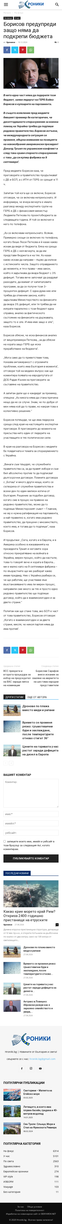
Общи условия (34, 1206)
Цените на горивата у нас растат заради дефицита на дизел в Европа (40, 750)
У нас (17, 18)
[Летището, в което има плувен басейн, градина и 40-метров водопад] (12, 1111)
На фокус (18, 12)
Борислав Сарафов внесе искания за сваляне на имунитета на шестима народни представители (45, 678)
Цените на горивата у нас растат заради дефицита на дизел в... (39, 987)
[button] (5, 4)
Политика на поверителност (29, 1210)
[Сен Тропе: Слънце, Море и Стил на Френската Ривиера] (12, 1128)
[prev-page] (5, 763)
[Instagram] (31, 1068)
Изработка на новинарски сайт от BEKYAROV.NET (31, 1213)
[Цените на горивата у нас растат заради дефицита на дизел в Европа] (12, 750)
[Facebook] (6, 50)
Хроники (10, 42)
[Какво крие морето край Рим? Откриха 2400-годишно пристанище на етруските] (31, 893)
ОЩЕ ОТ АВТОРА (37, 697)
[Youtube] (40, 1068)
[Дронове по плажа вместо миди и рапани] (12, 710)
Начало (7, 12)
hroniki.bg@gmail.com (42, 1059)
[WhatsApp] (30, 50)
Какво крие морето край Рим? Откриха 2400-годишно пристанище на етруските (29, 915)
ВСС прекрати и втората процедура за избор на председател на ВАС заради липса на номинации (17, 678)
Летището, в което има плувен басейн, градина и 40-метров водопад (40, 1110)
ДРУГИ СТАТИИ (14, 697)
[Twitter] (14, 50)
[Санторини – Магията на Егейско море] (12, 1095)
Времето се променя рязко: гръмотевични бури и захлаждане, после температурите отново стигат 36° (38, 730)
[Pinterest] (22, 50)
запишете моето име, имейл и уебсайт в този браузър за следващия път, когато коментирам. (28, 845)
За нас (20, 1206)
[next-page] (11, 763)
